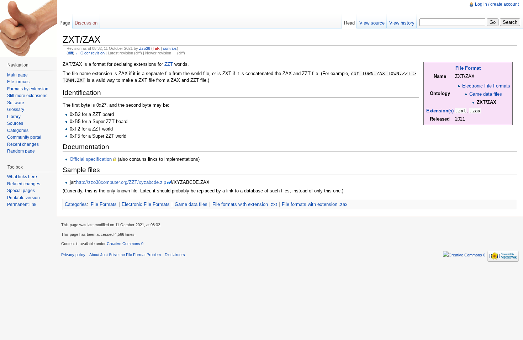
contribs (170, 48)
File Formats (104, 204)
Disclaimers (175, 255)
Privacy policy (73, 255)
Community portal (24, 137)
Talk (156, 48)
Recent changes (23, 144)
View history (401, 23)
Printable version (23, 197)
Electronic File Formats (486, 86)
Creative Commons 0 (125, 243)
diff (70, 53)
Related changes (23, 183)
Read (349, 23)
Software (15, 102)
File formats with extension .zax (315, 204)
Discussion (86, 23)
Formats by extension (27, 88)
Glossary (15, 109)
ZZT (168, 64)
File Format (468, 68)
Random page (21, 151)
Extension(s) (440, 110)
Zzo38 (144, 48)
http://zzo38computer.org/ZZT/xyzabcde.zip (121, 182)
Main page (17, 75)
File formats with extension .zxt (244, 204)
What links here (22, 176)
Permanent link (21, 204)
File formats (18, 81)
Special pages (21, 190)
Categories (76, 204)
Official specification (91, 159)
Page (64, 23)
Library (14, 116)
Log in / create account (497, 4)
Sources (15, 123)
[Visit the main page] (28, 28)
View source (372, 23)
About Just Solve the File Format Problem (125, 255)
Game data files (485, 94)
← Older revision (90, 53)
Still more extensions (27, 95)
